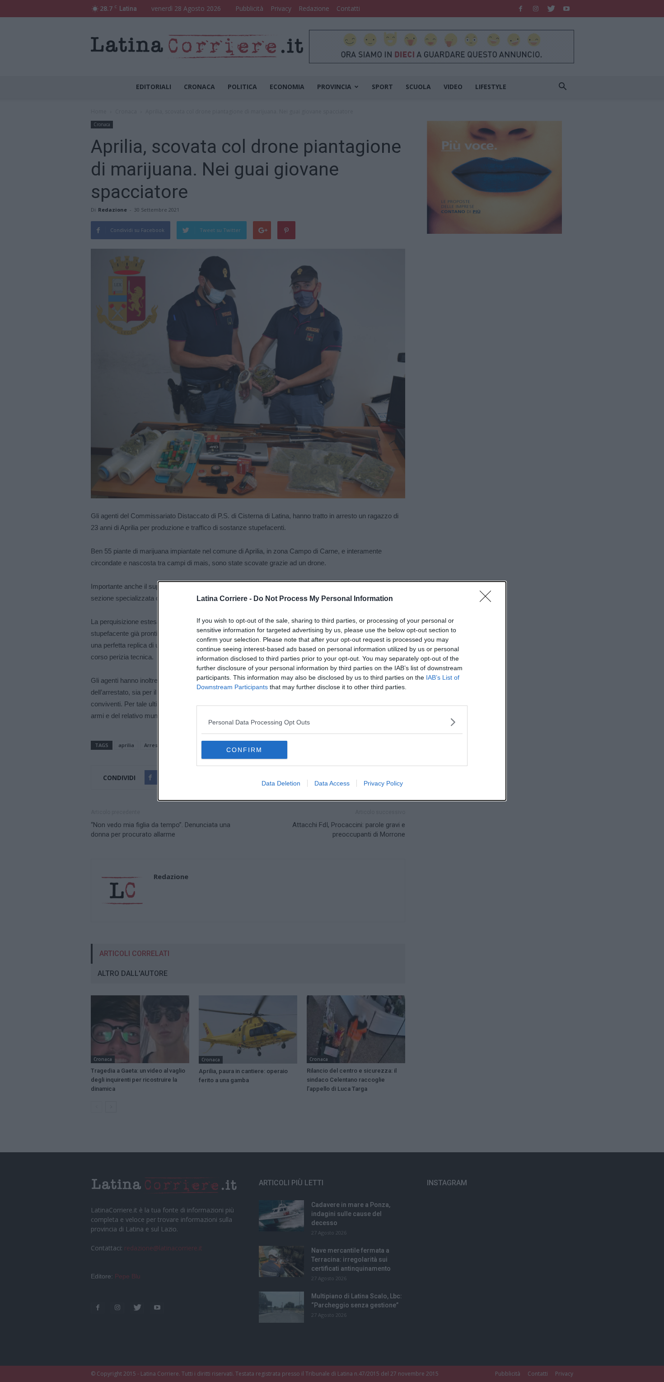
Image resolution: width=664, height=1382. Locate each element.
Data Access (332, 783)
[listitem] (332, 722)
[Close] (488, 599)
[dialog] (332, 691)
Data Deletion (281, 783)
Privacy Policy (383, 783)
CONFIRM (244, 749)
